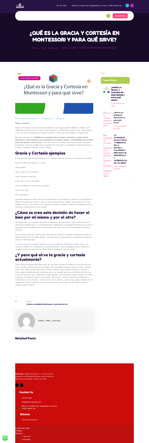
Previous (29, 302)
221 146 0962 (61, 5)
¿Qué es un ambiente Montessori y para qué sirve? (47, 304)
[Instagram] (132, 5)
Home (35, 48)
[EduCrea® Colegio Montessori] (20, 5)
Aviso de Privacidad (29, 420)
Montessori (53, 48)
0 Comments (46, 118)
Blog (43, 48)
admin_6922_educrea (29, 118)
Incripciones (120, 16)
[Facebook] (127, 5)
